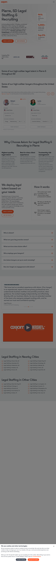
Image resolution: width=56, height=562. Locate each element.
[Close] (53, 546)
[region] (28, 553)
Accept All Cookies (33, 559)
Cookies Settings (21, 559)
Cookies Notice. (37, 556)
